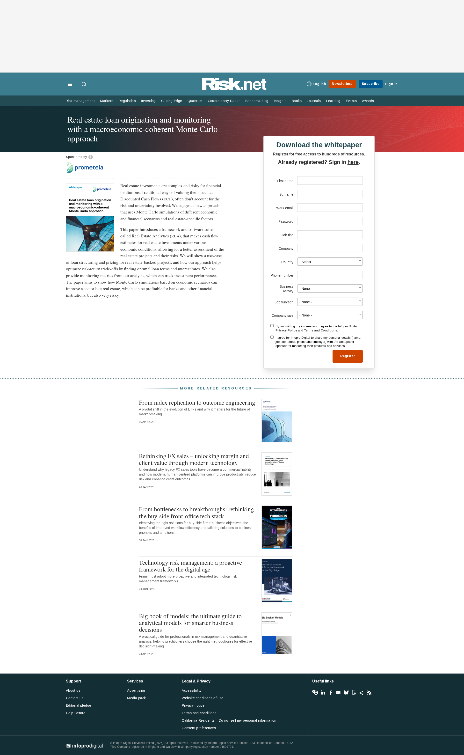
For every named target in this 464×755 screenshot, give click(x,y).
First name (285, 181)
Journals (314, 101)
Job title (287, 235)
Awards (368, 101)
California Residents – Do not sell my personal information (229, 720)
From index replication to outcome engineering (197, 402)
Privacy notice (193, 705)
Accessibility (191, 690)
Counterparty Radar (224, 101)
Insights (280, 101)
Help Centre (76, 713)
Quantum (195, 101)
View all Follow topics (315, 693)
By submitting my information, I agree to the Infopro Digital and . (316, 328)
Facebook (331, 693)
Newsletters (342, 83)
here (353, 162)
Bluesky (346, 693)
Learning (333, 101)
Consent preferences (199, 728)
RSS (369, 693)
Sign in (391, 84)
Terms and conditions (199, 713)
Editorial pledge (78, 705)
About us (73, 690)
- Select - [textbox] (306, 262)
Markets (106, 101)
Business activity (286, 288)
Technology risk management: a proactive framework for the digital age (190, 565)
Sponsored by (76, 157)
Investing (148, 101)
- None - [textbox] (305, 289)
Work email (284, 208)
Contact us (74, 698)
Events (351, 101)
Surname (286, 194)
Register (347, 356)
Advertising (136, 690)
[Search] (84, 84)
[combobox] (330, 261)
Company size (282, 315)
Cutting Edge (171, 101)
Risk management (80, 101)
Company (286, 248)
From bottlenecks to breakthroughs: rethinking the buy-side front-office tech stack (196, 512)
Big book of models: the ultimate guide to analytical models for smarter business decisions (190, 622)
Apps (354, 693)
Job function (284, 302)
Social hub (361, 693)
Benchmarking (256, 101)
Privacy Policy (286, 330)
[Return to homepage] (234, 89)
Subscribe (371, 83)
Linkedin (323, 693)
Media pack (136, 698)
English (319, 84)
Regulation (127, 101)
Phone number (282, 275)
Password (285, 221)
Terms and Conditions (320, 330)
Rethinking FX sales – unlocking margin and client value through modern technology (194, 459)
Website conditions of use (203, 698)
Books (297, 101)
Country (287, 262)
